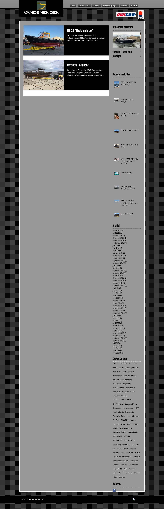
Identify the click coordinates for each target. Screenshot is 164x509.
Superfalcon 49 (130, 469)
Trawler (137, 473)
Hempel (116, 424)
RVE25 (137, 453)
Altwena (126, 375)
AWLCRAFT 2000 (132, 367)
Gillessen (135, 416)
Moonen (127, 436)
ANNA (121, 367)
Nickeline (135, 444)
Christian (116, 396)
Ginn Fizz (125, 420)
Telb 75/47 (117, 473)
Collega (124, 396)
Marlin (123, 432)
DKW (129, 400)
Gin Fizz (116, 420)
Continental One (119, 400)
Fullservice (125, 416)
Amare (134, 375)
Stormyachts (118, 469)
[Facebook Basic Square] (114, 490)
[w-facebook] (134, 499)
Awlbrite (116, 380)
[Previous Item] (117, 40)
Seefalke (134, 461)
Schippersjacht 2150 (121, 461)
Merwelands (133, 432)
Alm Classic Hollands (125, 371)
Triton (115, 477)
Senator (116, 465)
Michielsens (117, 436)
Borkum (125, 392)
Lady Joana (123, 428)
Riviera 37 (117, 457)
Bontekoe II (130, 388)
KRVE (115, 428)
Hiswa (122, 424)
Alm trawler (117, 375)
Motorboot (126, 444)
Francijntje (129, 412)
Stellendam (133, 465)
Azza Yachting (126, 380)
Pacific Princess (129, 449)
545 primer (132, 363)
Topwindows (127, 473)
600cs (115, 367)
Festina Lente (118, 412)
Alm (114, 371)
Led (131, 428)
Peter (123, 453)
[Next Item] (137, 40)
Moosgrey (117, 444)
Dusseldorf (117, 408)
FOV (137, 408)
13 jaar (115, 363)
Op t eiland (117, 449)
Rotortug (136, 457)
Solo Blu (124, 465)
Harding (133, 420)
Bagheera (127, 384)
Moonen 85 (117, 440)
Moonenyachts (129, 440)
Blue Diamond (118, 388)
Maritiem (116, 432)
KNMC (135, 424)
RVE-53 (130, 453)
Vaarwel (122, 477)
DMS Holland (118, 404)
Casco (132, 392)
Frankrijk (116, 416)
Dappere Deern (131, 404)
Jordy (129, 424)
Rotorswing (126, 457)
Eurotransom (128, 408)
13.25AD (123, 363)
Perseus (116, 453)
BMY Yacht (117, 384)
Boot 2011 (117, 392)
